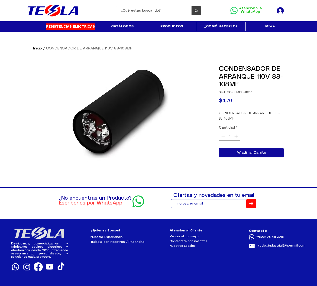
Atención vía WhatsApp (250, 9)
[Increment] (236, 136)
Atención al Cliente (186, 230)
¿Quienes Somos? (105, 230)
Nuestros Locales (183, 245)
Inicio (37, 48)
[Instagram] (26, 266)
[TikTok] (60, 266)
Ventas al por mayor (185, 236)
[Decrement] (223, 136)
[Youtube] (49, 266)
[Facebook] (38, 266)
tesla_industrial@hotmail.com (281, 245)
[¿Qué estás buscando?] (196, 10)
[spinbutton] (229, 136)
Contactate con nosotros (188, 241)
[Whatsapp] (15, 266)
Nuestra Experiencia (107, 237)
